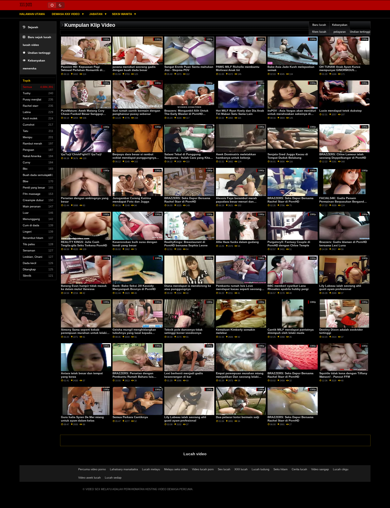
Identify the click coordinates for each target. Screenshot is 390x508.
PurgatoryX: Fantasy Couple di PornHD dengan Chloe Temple (289, 243)
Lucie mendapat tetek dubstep (340, 110)
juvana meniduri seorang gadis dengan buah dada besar (134, 68)
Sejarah (33, 27)
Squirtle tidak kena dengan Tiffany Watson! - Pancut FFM (343, 375)
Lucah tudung (260, 469)
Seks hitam (280, 469)
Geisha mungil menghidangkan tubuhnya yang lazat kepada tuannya (134, 333)
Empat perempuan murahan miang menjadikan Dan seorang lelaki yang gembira (239, 377)
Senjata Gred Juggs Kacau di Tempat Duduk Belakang (288, 156)
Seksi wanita (122, 14)
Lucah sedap (113, 477)
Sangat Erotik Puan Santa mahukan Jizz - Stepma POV (188, 68)
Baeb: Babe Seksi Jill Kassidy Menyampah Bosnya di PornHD (134, 287)
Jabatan (96, 14)
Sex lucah (224, 469)
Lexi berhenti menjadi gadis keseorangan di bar (183, 375)
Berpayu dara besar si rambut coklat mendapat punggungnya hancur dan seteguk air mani (134, 158)
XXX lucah (241, 469)
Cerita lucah (299, 469)
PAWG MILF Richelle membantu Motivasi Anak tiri (237, 68)
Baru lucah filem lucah (319, 28)
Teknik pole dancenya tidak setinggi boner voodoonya (183, 331)
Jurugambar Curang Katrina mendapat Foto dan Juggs (132, 199)
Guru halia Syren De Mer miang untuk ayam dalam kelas (82, 418)
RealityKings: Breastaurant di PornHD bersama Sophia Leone (186, 243)
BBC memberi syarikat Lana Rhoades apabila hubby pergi (288, 287)
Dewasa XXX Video (66, 14)
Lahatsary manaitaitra (124, 469)
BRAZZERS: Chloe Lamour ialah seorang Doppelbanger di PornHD (342, 156)
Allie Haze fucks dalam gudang (237, 242)
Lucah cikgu (340, 469)
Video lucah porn (203, 469)
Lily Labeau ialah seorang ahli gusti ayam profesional (340, 287)
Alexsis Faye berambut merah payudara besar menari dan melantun (236, 201)
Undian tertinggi (39, 52)
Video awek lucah (89, 477)
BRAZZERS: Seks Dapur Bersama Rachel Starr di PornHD (187, 199)
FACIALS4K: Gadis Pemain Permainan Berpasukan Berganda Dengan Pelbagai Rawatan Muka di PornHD (343, 203)
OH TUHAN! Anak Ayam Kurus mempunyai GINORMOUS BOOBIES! (339, 70)
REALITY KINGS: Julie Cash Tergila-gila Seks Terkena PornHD (84, 243)
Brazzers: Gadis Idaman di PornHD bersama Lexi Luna (343, 243)
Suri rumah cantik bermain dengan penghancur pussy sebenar (136, 112)
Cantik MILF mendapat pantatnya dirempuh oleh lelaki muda (291, 331)
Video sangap (320, 469)
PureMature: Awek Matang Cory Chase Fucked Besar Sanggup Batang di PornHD (82, 114)
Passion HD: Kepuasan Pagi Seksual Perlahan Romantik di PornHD (81, 70)
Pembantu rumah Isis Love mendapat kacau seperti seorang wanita (238, 289)
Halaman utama (32, 14)
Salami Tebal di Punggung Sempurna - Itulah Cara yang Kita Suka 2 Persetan (187, 158)
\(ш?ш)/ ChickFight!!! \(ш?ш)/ (81, 154)
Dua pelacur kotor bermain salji (237, 417)
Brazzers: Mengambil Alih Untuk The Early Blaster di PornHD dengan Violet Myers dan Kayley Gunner (186, 115)
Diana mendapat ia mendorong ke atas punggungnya (187, 287)
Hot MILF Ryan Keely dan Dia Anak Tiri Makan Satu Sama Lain (240, 112)
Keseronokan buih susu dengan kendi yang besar (135, 243)
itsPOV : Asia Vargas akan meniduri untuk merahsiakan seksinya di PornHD (292, 114)
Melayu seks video (176, 469)
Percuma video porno (92, 469)
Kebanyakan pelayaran (339, 28)
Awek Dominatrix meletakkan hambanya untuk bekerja (236, 156)
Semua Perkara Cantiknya (130, 417)
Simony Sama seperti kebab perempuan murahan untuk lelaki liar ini (84, 333)
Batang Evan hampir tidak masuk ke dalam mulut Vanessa (84, 287)
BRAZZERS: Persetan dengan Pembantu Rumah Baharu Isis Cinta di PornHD (133, 377)
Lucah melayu (151, 469)
